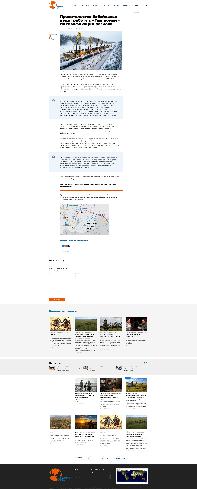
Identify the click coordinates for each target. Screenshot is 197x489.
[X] (69, 246)
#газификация (82, 240)
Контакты (77, 477)
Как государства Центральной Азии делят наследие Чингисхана (136, 334)
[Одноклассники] (65, 246)
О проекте (77, 472)
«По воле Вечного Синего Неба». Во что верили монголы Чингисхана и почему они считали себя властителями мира (85, 434)
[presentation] (144, 363)
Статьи (116, 5)
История (106, 5)
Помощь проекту (79, 479)
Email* (77, 274)
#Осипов (63, 240)
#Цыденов (72, 240)
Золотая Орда (53, 34)
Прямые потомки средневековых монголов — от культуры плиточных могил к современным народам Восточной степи (136, 397)
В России (85, 5)
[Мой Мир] (67, 246)
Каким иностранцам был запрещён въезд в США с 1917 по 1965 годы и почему (85, 395)
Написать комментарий (57, 267)
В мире (95, 5)
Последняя (118, 458)
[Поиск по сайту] (147, 5)
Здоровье (126, 5)
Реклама (76, 474)
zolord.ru (68, 251)
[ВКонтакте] (63, 246)
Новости (74, 5)
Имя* (50, 274)
